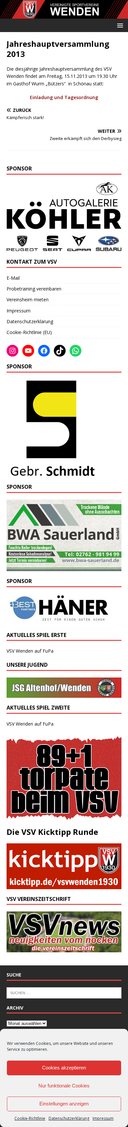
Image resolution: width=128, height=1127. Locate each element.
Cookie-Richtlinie (29, 1118)
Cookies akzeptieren (64, 1067)
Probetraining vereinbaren (34, 289)
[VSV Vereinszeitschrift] (64, 948)
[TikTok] (60, 351)
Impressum (103, 1118)
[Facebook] (44, 351)
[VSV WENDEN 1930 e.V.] (64, 14)
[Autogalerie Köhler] (64, 248)
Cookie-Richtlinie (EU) (29, 332)
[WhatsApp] (75, 351)
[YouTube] (28, 351)
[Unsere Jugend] (64, 694)
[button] (119, 25)
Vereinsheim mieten (28, 299)
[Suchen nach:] (64, 992)
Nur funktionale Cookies (64, 1085)
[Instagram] (12, 351)
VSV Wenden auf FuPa (30, 651)
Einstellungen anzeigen (64, 1103)
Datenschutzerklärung (69, 1118)
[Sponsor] (51, 473)
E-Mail (13, 278)
